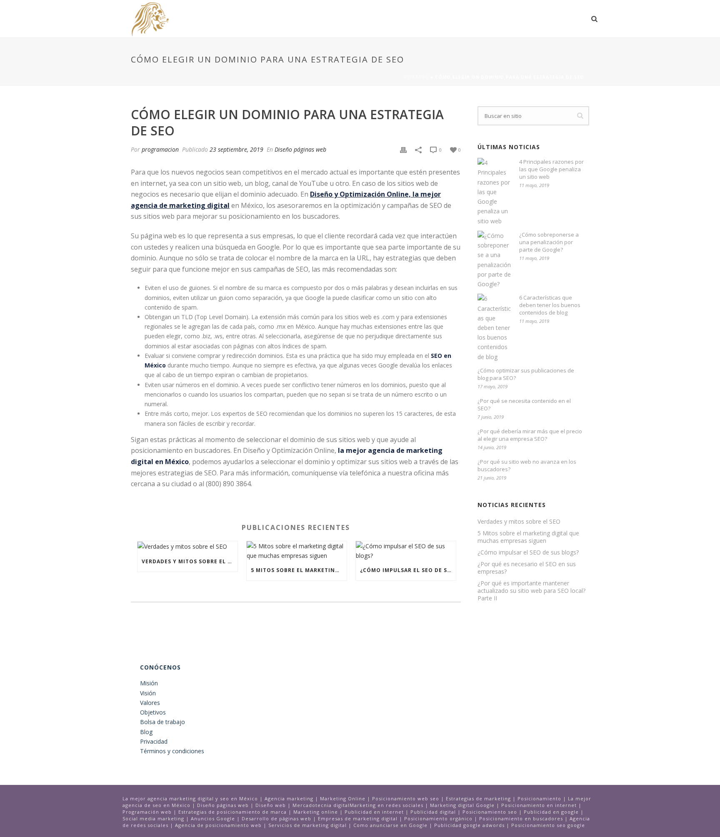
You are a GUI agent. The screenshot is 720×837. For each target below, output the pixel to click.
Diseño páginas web (300, 149)
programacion (160, 149)
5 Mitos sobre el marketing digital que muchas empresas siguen (299, 570)
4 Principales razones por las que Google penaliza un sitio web (551, 169)
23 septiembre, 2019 (236, 149)
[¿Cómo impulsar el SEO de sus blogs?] (406, 550)
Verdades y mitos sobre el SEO (190, 561)
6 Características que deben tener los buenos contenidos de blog (549, 305)
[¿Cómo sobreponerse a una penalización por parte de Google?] (494, 260)
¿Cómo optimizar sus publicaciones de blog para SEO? (526, 374)
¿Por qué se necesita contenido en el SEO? (524, 404)
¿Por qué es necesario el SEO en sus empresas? (527, 567)
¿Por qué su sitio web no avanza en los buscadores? (527, 465)
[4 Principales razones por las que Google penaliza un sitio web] (494, 192)
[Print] (403, 149)
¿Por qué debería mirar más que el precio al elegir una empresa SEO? (530, 434)
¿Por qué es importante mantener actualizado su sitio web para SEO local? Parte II (531, 591)
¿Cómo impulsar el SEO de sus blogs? (408, 570)
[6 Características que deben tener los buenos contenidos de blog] (494, 328)
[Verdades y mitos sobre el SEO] (188, 546)
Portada (416, 77)
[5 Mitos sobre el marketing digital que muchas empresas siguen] (297, 550)
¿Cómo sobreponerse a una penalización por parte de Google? (549, 242)
